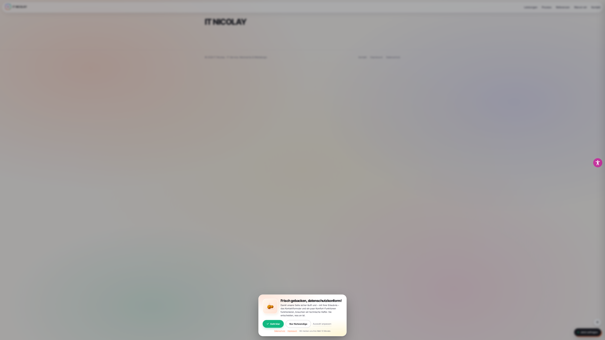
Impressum (292, 331)
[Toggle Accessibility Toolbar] (598, 163)
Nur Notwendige (298, 324)
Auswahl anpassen (322, 324)
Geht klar (275, 324)
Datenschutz (279, 331)
